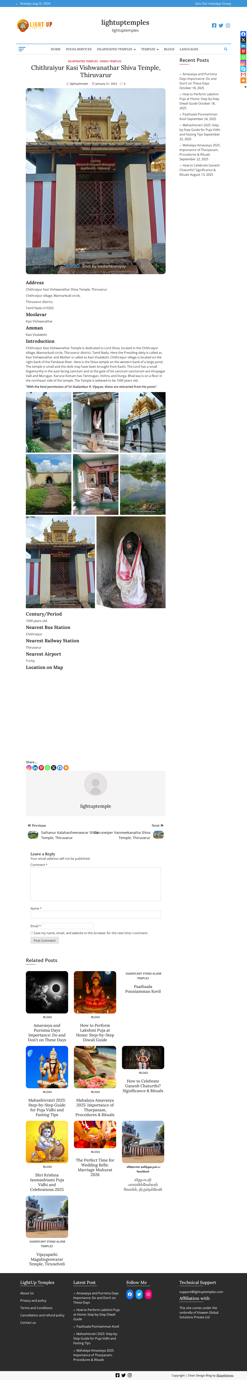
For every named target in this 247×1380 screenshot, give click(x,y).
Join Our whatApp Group (213, 3)
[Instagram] (29, 767)
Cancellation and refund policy (42, 1315)
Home (56, 49)
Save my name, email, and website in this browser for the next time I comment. (91, 933)
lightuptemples (125, 22)
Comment (38, 865)
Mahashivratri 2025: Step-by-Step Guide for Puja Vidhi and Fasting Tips (47, 1107)
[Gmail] (243, 75)
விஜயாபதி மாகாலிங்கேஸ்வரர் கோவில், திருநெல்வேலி (143, 1184)
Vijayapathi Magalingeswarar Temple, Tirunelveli (47, 1259)
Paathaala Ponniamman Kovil (143, 989)
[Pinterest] (41, 767)
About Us (27, 1293)
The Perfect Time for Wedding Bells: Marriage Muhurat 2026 (95, 1167)
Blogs (169, 49)
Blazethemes (225, 1375)
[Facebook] (60, 767)
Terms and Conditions (36, 1308)
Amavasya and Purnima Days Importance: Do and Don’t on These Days (47, 1032)
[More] (66, 767)
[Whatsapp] (47, 767)
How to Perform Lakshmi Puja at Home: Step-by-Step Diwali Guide (95, 1032)
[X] (53, 767)
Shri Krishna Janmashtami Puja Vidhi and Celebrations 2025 (47, 1182)
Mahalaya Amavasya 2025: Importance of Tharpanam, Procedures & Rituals (94, 1107)
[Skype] (243, 69)
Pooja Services (78, 49)
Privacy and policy (33, 1300)
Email (35, 926)
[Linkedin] (35, 767)
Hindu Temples (110, 61)
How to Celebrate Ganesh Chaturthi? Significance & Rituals (143, 1085)
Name (36, 908)
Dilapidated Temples (114, 49)
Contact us (28, 1322)
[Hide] (245, 87)
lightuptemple (79, 83)
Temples (148, 49)
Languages (189, 49)
